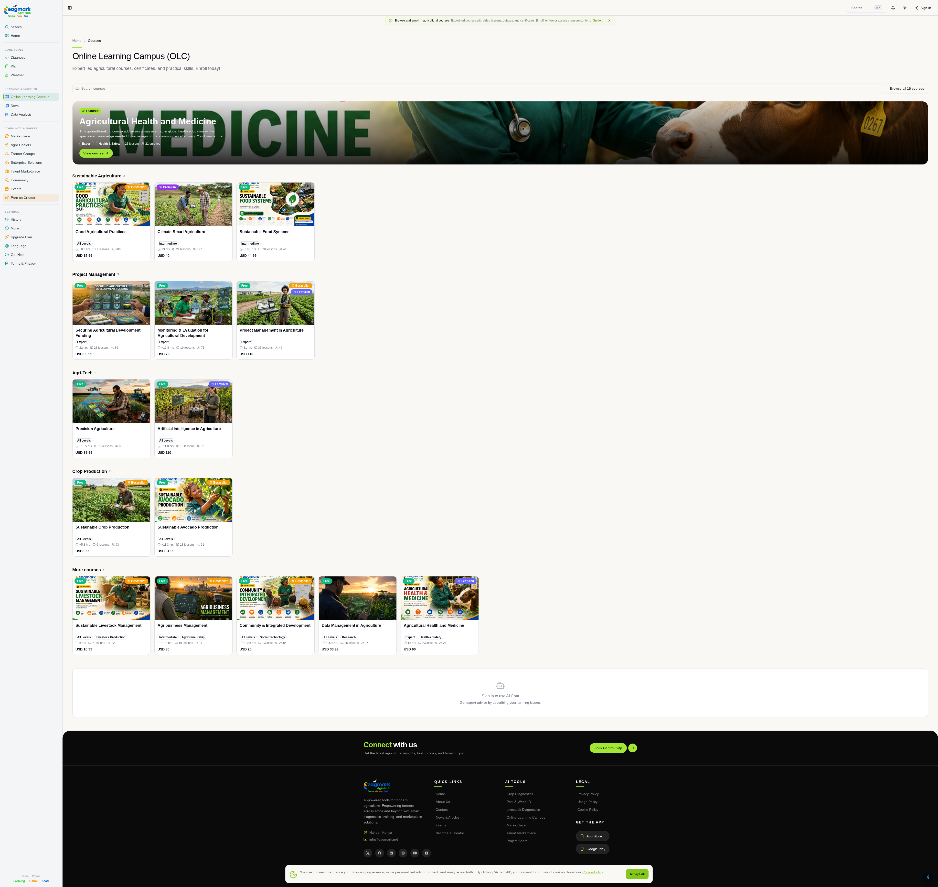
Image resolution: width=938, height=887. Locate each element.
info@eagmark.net (383, 839)
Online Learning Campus (526, 817)
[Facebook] (379, 853)
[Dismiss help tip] (609, 20)
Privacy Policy (588, 794)
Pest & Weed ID (519, 802)
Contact (442, 809)
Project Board (517, 841)
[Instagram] (403, 853)
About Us (443, 802)
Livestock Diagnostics (523, 809)
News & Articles (447, 817)
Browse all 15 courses (907, 88)
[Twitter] (367, 853)
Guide (597, 20)
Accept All (637, 874)
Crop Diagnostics (520, 794)
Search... (865, 8)
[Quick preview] (144, 255)
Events (441, 825)
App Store (594, 836)
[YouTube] (414, 853)
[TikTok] (426, 853)
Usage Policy (587, 802)
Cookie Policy (587, 809)
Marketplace (516, 825)
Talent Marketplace (521, 833)
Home (77, 41)
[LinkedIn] (391, 853)
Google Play (595, 849)
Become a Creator (450, 833)
